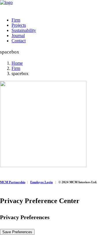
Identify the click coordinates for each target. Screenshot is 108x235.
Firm (16, 20)
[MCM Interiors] (54, 6)
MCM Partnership (12, 182)
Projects (19, 25)
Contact (19, 40)
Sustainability (24, 30)
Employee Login (41, 182)
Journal (18, 35)
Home (17, 63)
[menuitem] (60, 20)
